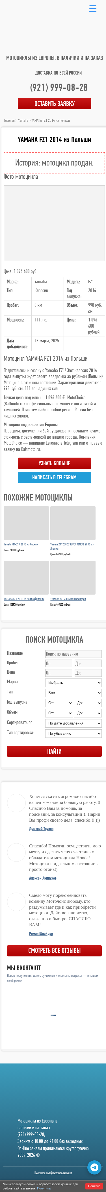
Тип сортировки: (20, 732)
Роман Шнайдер (41, 933)
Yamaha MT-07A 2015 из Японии (21, 544)
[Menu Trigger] (93, 8)
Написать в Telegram (54, 477)
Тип (10, 692)
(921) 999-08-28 (59, 87)
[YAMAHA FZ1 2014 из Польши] (54, 223)
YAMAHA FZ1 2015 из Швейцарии (68, 599)
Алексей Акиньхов (43, 878)
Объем (12, 712)
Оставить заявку (54, 103)
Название (15, 653)
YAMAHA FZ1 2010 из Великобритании (24, 599)
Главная (9, 120)
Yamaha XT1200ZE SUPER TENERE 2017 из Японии (72, 546)
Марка (12, 681)
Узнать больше (54, 463)
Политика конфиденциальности (53, 1172)
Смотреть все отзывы (54, 950)
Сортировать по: (20, 722)
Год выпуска (17, 702)
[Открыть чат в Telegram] (94, 1167)
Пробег (12, 662)
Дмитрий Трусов (41, 828)
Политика (44, 1188)
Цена (11, 672)
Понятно (94, 1186)
